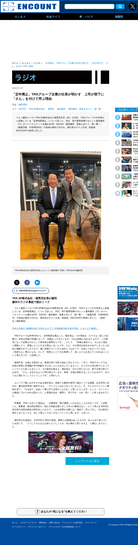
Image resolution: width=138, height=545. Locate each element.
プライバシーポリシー (36, 527)
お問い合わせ (54, 522)
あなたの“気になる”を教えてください (64, 511)
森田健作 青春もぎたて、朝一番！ (85, 109)
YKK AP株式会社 (37, 109)
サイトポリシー (18, 527)
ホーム (15, 522)
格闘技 (119, 16)
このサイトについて (28, 522)
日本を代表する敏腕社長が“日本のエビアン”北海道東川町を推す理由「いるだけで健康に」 (56, 328)
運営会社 (43, 522)
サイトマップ (90, 522)
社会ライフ (53, 16)
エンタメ (20, 16)
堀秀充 (51, 109)
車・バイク (86, 16)
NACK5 (22, 109)
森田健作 (61, 109)
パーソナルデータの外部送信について (65, 527)
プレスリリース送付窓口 (72, 522)
